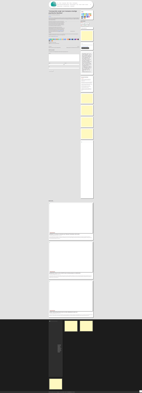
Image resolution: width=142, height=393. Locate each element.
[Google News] (71, 39)
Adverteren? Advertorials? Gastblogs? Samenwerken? (63, 4)
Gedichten (83, 4)
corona (51, 43)
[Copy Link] (62, 39)
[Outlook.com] (74, 39)
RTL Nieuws (56, 36)
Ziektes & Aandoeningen (73, 4)
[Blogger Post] (49, 40)
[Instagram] (76, 39)
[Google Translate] (50, 40)
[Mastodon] (63, 39)
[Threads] (72, 39)
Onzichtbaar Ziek (57, 14)
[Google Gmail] (89, 15)
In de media (80, 4)
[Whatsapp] (52, 39)
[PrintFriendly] (59, 39)
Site (49, 66)
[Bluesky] (65, 39)
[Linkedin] (50, 39)
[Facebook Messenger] (55, 39)
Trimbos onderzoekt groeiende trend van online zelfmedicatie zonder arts (63, 312)
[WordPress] (53, 39)
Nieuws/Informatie (53, 42)
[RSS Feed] (89, 14)
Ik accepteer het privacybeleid (84, 46)
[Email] (58, 39)
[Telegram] (61, 39)
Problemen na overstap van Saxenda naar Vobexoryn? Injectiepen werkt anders (64, 234)
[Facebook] (49, 39)
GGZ (53, 43)
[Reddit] (68, 39)
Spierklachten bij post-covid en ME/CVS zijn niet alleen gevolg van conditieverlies (64, 273)
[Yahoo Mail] (75, 39)
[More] (52, 40)
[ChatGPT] (78, 39)
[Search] (90, 4)
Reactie (50, 53)
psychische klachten (56, 43)
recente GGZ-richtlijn (60, 30)
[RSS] (56, 39)
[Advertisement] (87, 35)
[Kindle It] (69, 39)
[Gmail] (66, 39)
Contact (77, 4)
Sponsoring (86, 4)
